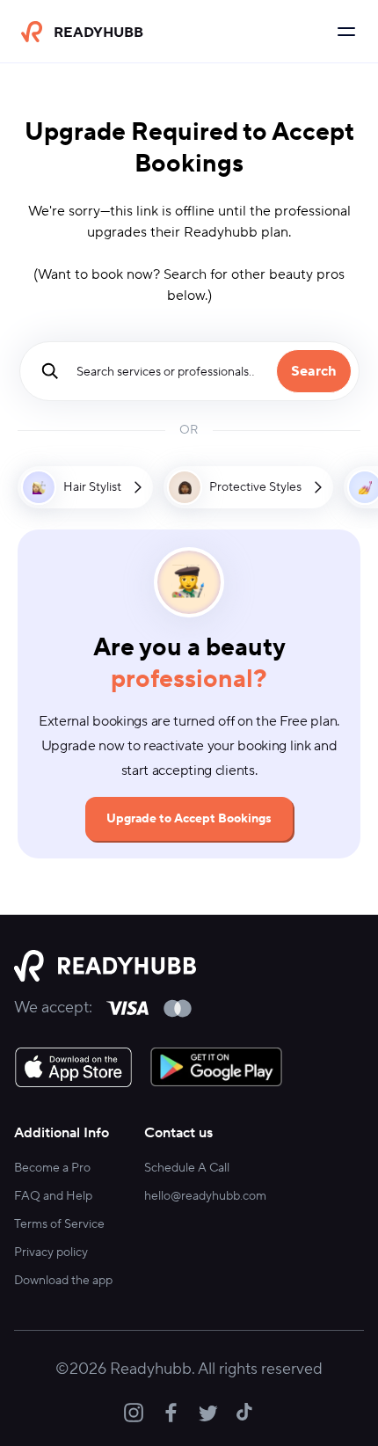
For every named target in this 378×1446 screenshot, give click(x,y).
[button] (85, 487)
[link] (73, 1067)
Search (314, 371)
